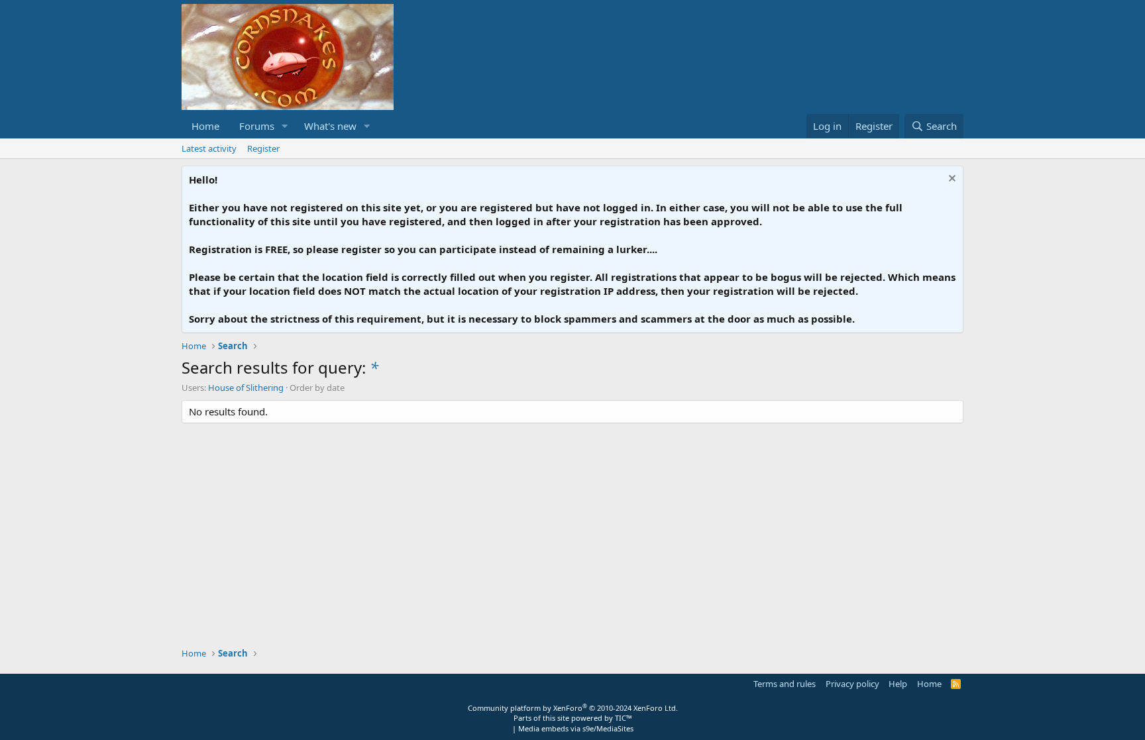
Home (205, 125)
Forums (256, 125)
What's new (330, 125)
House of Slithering (246, 388)
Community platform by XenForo (573, 708)
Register (263, 148)
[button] (285, 126)
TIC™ (623, 718)
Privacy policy (852, 684)
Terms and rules (784, 684)
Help (898, 684)
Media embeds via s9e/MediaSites (575, 728)
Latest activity (209, 148)
